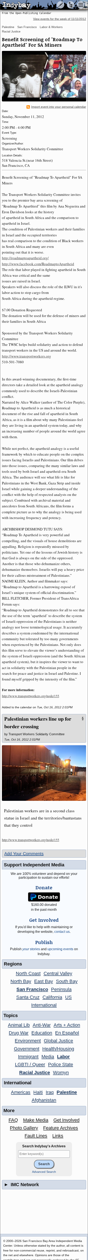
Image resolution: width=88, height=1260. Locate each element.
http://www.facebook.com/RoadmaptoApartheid (38, 263)
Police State (60, 1064)
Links (57, 1135)
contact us (62, 931)
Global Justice (58, 1040)
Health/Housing (58, 1048)
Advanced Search (44, 1171)
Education (41, 1033)
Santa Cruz (28, 997)
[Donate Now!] (44, 897)
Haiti (38, 1092)
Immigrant (28, 1056)
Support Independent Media (34, 864)
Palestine (8, 27)
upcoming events (60, 949)
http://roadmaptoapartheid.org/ (25, 257)
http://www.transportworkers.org (26, 356)
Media (47, 1056)
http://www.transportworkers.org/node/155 (30, 696)
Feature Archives (60, 1128)
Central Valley (58, 973)
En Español (67, 1033)
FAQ (13, 1120)
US (68, 997)
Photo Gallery (24, 1128)
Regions (13, 964)
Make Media (35, 1120)
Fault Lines (36, 1135)
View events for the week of (59, 19)
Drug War (18, 1033)
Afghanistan (44, 1100)
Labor (63, 1056)
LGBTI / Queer (30, 1064)
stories (31, 949)
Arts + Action (67, 1025)
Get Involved (66, 1120)
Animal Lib (19, 1025)
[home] (40, 5)
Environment (28, 1040)
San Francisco (27, 27)
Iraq (50, 1092)
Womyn (61, 1072)
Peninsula (61, 989)
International (44, 1005)
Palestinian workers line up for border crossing (37, 722)
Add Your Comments (24, 853)
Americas (20, 1092)
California (52, 997)
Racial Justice (11, 31)
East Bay (43, 981)
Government (26, 1048)
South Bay (67, 981)
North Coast (28, 973)
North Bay (20, 981)
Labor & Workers (51, 27)
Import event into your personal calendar (58, 106)
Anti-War (42, 1025)
